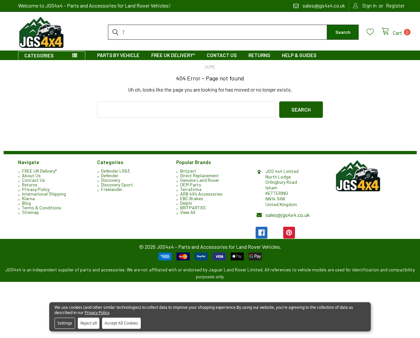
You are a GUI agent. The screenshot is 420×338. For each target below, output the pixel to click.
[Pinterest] (289, 233)
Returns (259, 55)
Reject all (88, 323)
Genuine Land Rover (199, 180)
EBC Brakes (191, 198)
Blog (26, 203)
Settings (64, 323)
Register (395, 6)
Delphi (186, 203)
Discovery (110, 180)
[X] (275, 233)
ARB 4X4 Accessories (201, 194)
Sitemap (30, 212)
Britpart (188, 171)
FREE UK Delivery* (173, 55)
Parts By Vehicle (118, 55)
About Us (31, 175)
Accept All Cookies (121, 323)
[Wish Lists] (374, 32)
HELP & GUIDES (299, 55)
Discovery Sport (117, 184)
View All (187, 212)
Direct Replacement (199, 175)
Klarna (28, 198)
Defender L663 (115, 171)
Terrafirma (190, 189)
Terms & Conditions (41, 207)
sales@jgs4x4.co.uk (287, 215)
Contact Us (222, 55)
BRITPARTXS (193, 207)
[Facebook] (261, 233)
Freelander (111, 189)
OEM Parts (190, 184)
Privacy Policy (36, 189)
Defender (109, 175)
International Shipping (44, 194)
